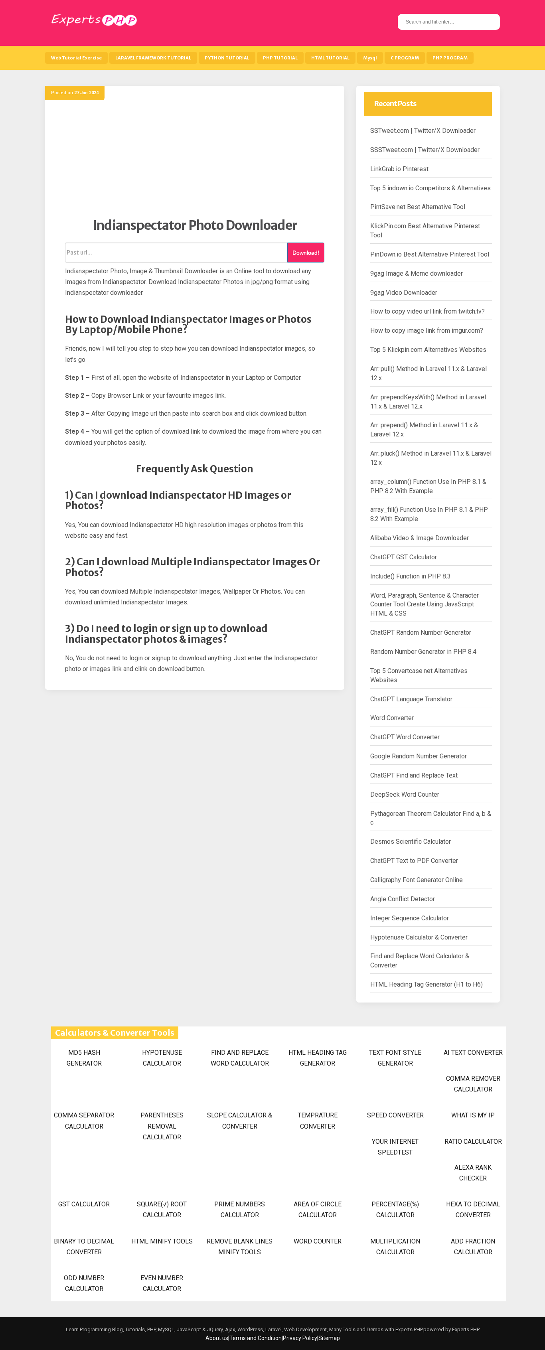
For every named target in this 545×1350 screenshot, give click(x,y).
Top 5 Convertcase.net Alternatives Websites (419, 675)
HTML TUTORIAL (330, 58)
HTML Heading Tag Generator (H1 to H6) (426, 984)
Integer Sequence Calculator (409, 918)
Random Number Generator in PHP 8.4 (423, 651)
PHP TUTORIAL (280, 58)
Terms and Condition (255, 1338)
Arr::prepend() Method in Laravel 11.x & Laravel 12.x (424, 429)
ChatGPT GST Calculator (403, 557)
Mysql (370, 58)
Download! (305, 252)
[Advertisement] (194, 161)
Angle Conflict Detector (402, 899)
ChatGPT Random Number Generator (420, 632)
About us (216, 1338)
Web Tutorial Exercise (76, 58)
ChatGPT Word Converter (405, 737)
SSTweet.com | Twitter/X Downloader (423, 130)
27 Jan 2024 (86, 92)
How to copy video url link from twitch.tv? (427, 311)
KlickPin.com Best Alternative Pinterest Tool (425, 230)
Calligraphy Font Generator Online (416, 880)
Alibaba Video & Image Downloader (419, 538)
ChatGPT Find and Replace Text (414, 775)
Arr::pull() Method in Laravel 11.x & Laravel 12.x (428, 373)
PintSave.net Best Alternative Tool (417, 207)
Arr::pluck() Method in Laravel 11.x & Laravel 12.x (431, 458)
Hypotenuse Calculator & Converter (419, 937)
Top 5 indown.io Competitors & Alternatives (430, 188)
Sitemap (329, 1338)
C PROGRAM (405, 58)
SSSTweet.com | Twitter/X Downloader (425, 150)
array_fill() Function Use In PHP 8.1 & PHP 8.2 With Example (429, 514)
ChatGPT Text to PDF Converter (414, 860)
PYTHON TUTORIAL (227, 58)
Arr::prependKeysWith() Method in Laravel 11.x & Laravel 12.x (428, 401)
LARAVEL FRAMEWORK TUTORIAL (153, 58)
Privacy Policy (300, 1338)
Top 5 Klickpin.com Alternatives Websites (428, 349)
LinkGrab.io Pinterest (399, 169)
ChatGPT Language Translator (411, 699)
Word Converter (392, 718)
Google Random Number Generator (418, 756)
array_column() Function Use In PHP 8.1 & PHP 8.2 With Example (428, 486)
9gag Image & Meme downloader (416, 273)
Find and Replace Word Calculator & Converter (419, 960)
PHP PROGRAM (450, 58)
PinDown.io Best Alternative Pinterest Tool (429, 254)
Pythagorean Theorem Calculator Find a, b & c (430, 818)
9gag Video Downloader (403, 292)
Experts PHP (465, 1329)
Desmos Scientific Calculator (410, 841)
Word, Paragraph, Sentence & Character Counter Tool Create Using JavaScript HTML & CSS (424, 605)
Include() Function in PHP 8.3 (410, 576)
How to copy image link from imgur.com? (426, 330)
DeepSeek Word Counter (404, 794)
